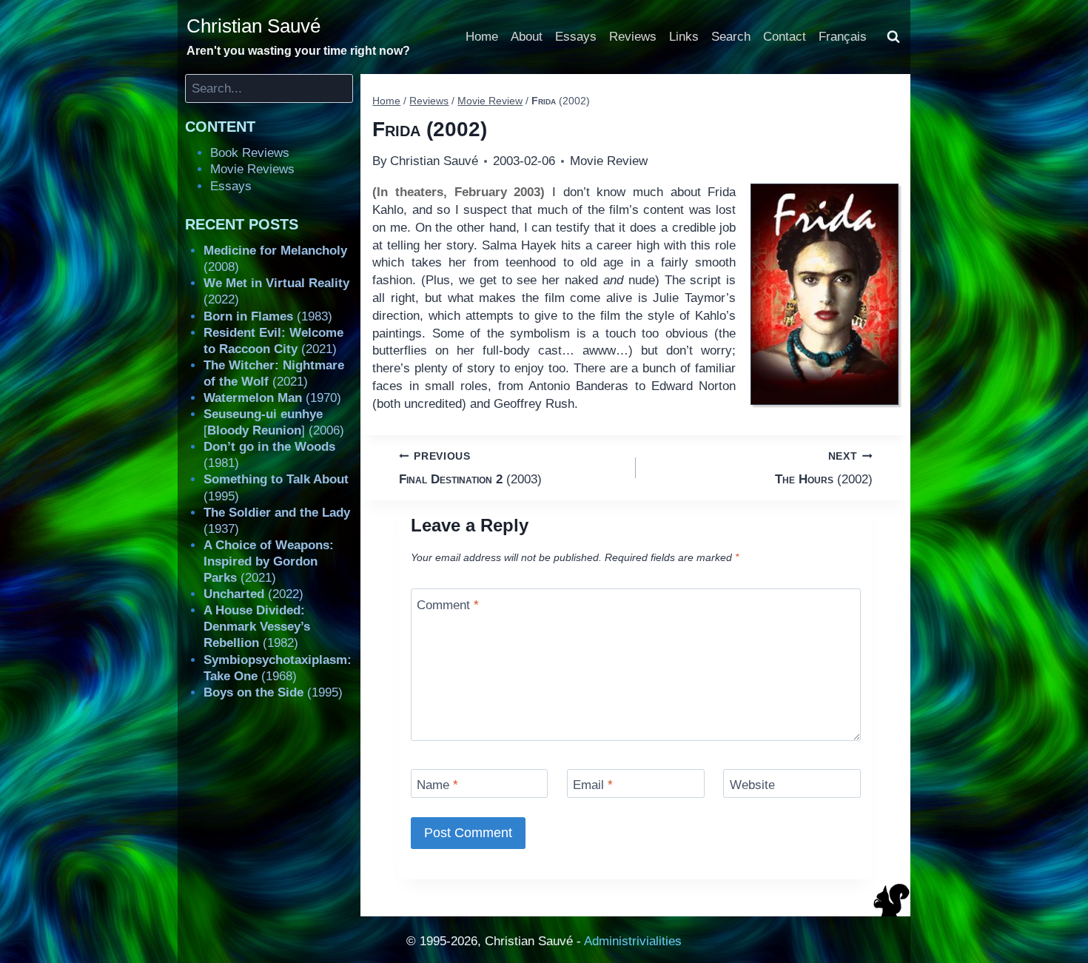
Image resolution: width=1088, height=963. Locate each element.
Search (730, 37)
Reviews (633, 37)
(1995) (273, 692)
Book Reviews (249, 153)
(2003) (470, 468)
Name (437, 785)
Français (843, 37)
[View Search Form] (893, 37)
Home (482, 37)
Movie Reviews (252, 169)
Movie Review (609, 161)
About (527, 37)
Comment (448, 604)
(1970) (272, 398)
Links (684, 37)
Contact (784, 37)
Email (593, 785)
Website (752, 785)
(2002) (824, 468)
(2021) (269, 561)
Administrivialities (633, 941)
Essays (576, 37)
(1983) (268, 316)
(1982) (257, 626)
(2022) (253, 594)
